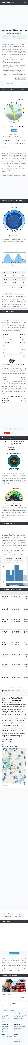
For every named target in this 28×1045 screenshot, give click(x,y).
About (15, 1038)
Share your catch (14, 953)
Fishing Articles (5, 1021)
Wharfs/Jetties (6, 744)
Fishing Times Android (21, 1015)
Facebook (5, 1026)
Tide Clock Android (20, 1018)
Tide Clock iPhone (19, 1020)
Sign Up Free (14, 130)
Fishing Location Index (19, 1029)
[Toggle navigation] (25, 2)
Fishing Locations (6, 1015)
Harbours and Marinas (8, 741)
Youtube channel (15, 962)
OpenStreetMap (18, 782)
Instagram (5, 1028)
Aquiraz (6, 46)
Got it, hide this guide (21, 78)
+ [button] (3, 749)
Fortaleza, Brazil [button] (13, 204)
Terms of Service (18, 1039)
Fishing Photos (5, 1020)
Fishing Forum (5, 1018)
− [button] (3, 752)
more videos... (23, 997)
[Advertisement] (14, 17)
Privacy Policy (17, 1041)
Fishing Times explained (19, 1026)
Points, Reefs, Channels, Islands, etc (11, 746)
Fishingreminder (9, 2)
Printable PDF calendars (8, 691)
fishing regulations (6, 728)
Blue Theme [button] (15, 235)
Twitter (4, 1031)
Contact (16, 1036)
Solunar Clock (17, 1028)
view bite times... (17, 62)
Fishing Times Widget (7, 1036)
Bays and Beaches (7, 739)
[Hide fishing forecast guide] (25, 42)
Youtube (5, 1029)
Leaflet (13, 782)
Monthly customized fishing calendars (11, 690)
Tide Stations (5, 1016)
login (6, 1005)
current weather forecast (9, 166)
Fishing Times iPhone (20, 1016)
